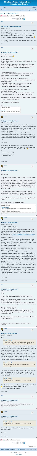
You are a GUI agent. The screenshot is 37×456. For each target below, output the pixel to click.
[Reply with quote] (32, 23)
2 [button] (20, 19)
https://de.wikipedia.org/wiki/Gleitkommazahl (24, 234)
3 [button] (22, 19)
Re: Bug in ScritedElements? (11, 26)
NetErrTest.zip (5, 207)
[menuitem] (4, 7)
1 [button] (18, 19)
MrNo (2, 21)
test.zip (3, 110)
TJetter (5, 116)
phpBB (14, 452)
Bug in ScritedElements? (9, 13)
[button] (17, 19)
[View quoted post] (11, 340)
